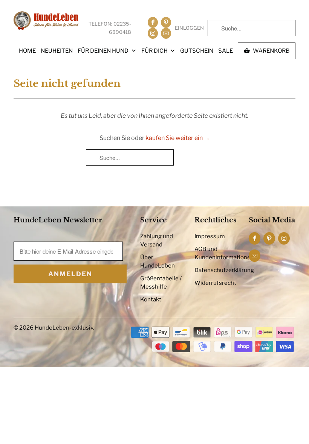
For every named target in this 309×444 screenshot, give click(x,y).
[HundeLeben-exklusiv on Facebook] (153, 22)
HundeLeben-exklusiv (64, 327)
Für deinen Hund (104, 50)
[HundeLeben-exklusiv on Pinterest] (166, 22)
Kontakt (150, 299)
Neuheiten (57, 50)
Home (27, 50)
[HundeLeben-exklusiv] (46, 21)
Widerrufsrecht (215, 283)
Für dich (155, 50)
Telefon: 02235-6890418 (110, 28)
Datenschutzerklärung (224, 270)
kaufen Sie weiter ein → (177, 137)
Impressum (209, 236)
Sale (225, 50)
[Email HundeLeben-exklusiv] (166, 33)
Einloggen (189, 28)
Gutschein (196, 50)
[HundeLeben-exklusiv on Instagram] (153, 33)
